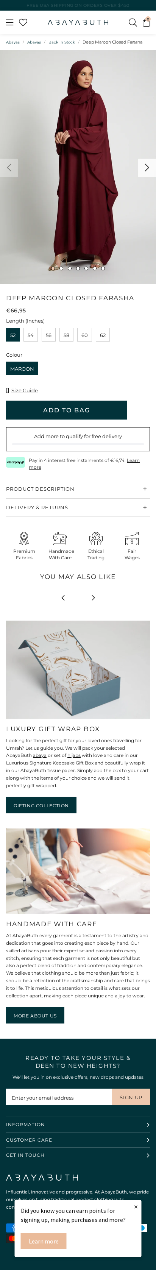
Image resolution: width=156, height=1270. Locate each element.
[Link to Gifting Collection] (78, 719)
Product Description (40, 489)
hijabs (74, 755)
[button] (146, 22)
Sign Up (131, 1097)
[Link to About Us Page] (78, 914)
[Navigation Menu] (9, 22)
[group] (78, 167)
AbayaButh (78, 22)
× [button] (136, 1206)
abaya (40, 755)
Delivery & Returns (37, 507)
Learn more (44, 1241)
